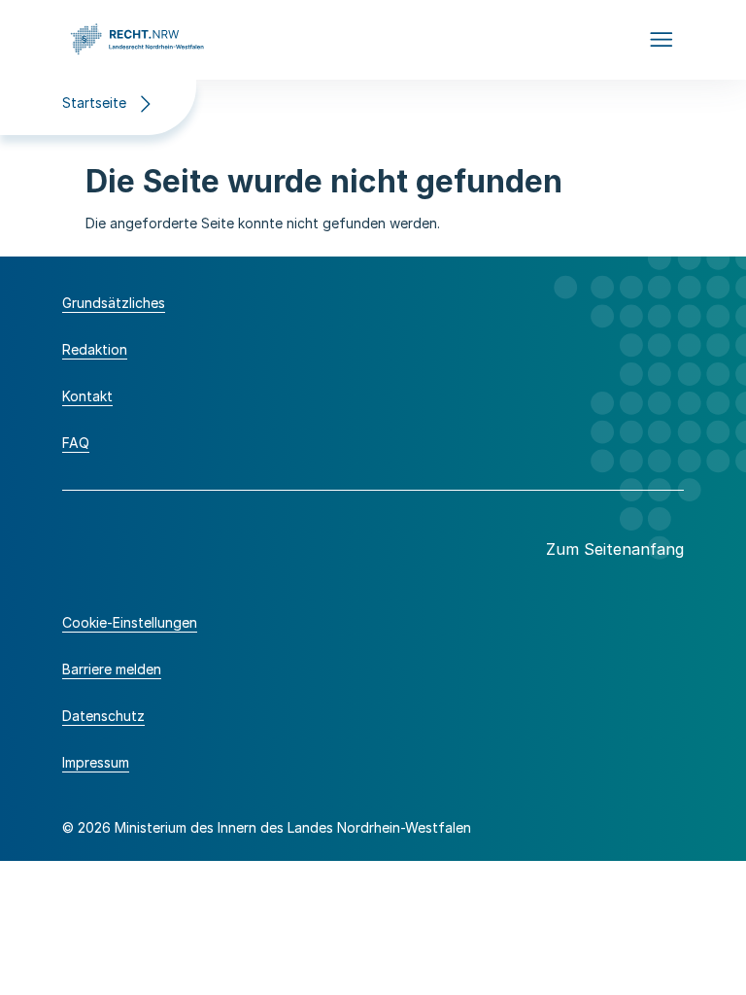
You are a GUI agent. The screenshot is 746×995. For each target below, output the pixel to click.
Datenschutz (103, 715)
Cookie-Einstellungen (129, 622)
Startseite (94, 102)
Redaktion (94, 349)
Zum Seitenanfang (615, 549)
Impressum (95, 762)
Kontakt (87, 396)
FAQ (75, 442)
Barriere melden (111, 669)
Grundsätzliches (113, 302)
